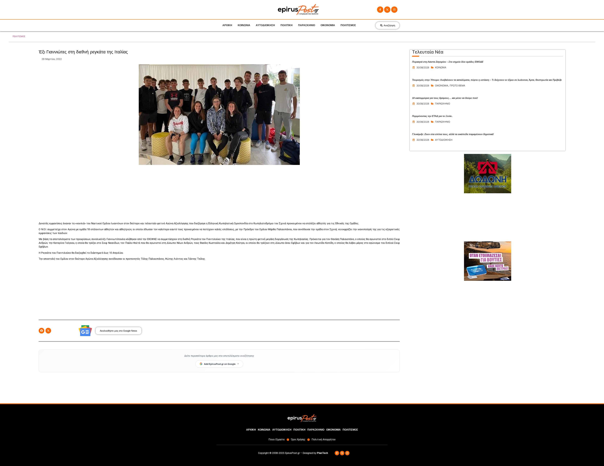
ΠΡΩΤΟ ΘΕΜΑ (457, 85)
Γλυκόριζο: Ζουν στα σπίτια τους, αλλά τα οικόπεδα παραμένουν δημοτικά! (453, 134)
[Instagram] (394, 9)
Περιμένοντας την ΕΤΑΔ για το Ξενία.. (432, 116)
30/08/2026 (422, 67)
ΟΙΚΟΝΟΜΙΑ (328, 25)
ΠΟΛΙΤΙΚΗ (286, 25)
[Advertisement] (219, 193)
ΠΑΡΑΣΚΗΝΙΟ (306, 25)
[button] (41, 330)
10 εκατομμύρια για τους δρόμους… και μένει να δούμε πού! (445, 98)
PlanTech (322, 453)
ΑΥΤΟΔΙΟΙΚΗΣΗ (265, 25)
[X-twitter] (387, 9)
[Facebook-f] (380, 9)
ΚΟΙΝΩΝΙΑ (244, 25)
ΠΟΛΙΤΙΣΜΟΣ (348, 25)
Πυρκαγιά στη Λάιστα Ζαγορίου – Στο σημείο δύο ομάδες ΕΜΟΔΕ (447, 61)
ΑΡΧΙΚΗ (227, 25)
